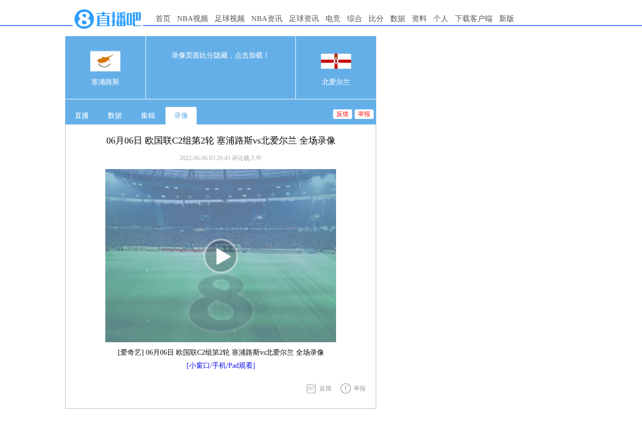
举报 (364, 113)
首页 (163, 19)
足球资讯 (304, 19)
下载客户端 (474, 19)
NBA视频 (192, 19)
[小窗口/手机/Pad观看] (221, 365)
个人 (440, 19)
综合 (354, 19)
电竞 (333, 19)
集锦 (148, 115)
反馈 (343, 113)
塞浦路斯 (105, 82)
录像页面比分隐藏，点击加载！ (221, 55)
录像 (181, 115)
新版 (506, 19)
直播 (82, 115)
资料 (419, 19)
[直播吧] (108, 31)
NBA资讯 (266, 19)
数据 (397, 19)
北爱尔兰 (336, 82)
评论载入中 (247, 158)
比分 (376, 19)
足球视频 (230, 19)
